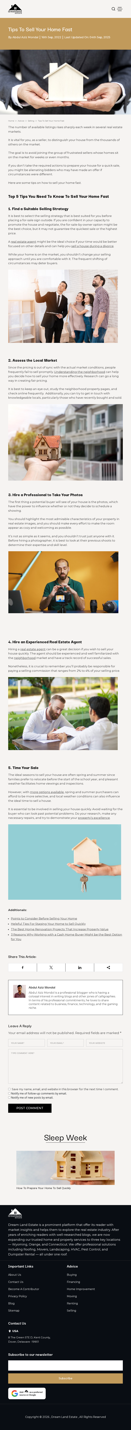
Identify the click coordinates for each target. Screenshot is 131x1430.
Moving (72, 1296)
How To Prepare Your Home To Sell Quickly (43, 1187)
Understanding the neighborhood (79, 372)
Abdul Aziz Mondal (42, 987)
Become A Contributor (23, 1289)
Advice (21, 120)
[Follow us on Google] (27, 1393)
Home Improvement (81, 1289)
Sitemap (13, 1310)
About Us (14, 1274)
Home (11, 120)
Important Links (20, 1266)
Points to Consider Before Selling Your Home (44, 918)
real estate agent (23, 241)
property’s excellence (94, 818)
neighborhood (25, 658)
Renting (72, 1303)
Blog (11, 1303)
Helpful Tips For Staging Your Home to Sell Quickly (48, 924)
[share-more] (108, 967)
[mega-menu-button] (120, 9)
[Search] (113, 9)
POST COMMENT (29, 1108)
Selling (31, 120)
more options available (47, 792)
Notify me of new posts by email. (32, 1097)
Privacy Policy (17, 1296)
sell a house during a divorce (92, 246)
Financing (73, 1282)
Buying (72, 1274)
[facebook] (22, 967)
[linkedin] (80, 967)
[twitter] (51, 967)
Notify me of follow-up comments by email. (39, 1093)
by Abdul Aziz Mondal (23, 37)
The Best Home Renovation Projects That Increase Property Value (59, 929)
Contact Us (15, 1282)
